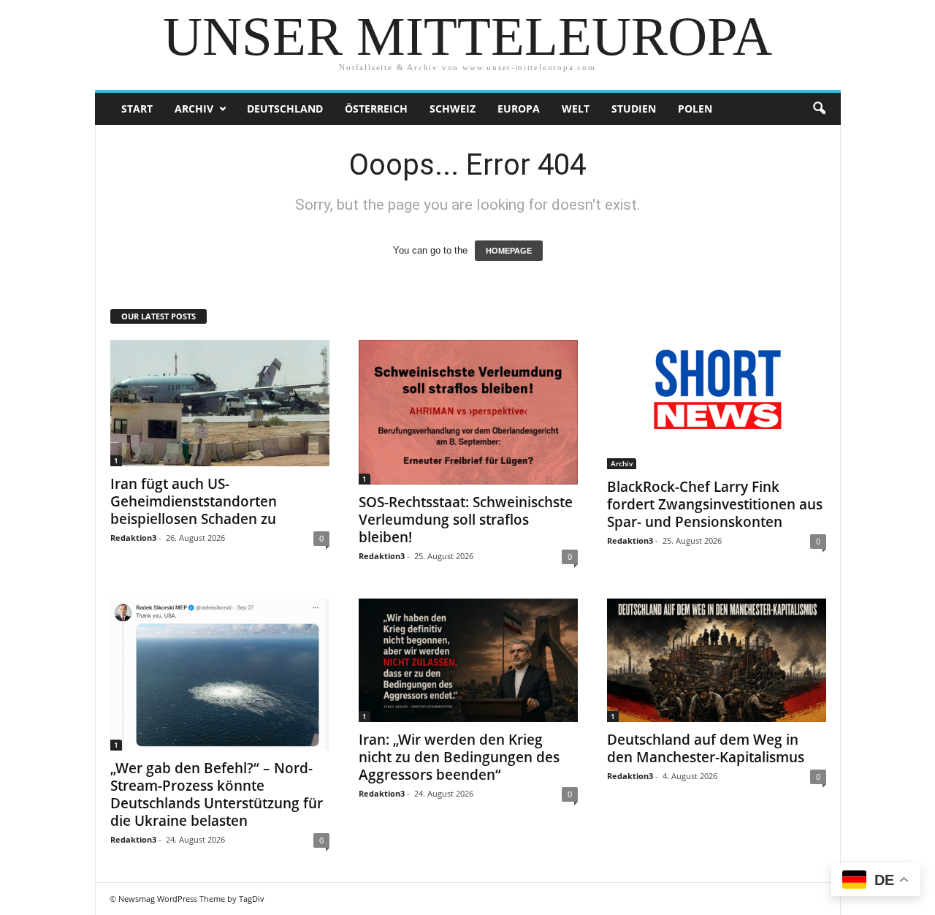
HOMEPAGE (509, 250)
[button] (819, 109)
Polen (695, 108)
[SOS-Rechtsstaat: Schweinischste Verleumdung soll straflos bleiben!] (468, 412)
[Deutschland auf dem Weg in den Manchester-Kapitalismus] (716, 660)
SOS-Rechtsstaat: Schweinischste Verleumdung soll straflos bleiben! (466, 520)
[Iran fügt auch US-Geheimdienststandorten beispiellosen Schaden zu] (219, 403)
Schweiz (453, 108)
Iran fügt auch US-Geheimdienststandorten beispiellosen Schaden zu (193, 501)
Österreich (376, 108)
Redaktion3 (133, 537)
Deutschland (285, 108)
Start (137, 108)
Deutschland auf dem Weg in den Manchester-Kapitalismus (705, 748)
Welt (575, 108)
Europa (518, 108)
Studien (633, 108)
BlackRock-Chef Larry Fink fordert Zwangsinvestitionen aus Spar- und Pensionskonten (715, 504)
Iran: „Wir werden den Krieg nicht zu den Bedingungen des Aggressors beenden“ (459, 757)
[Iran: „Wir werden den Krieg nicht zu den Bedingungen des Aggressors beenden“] (468, 660)
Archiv (194, 108)
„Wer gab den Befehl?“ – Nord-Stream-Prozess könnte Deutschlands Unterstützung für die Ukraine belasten (216, 794)
